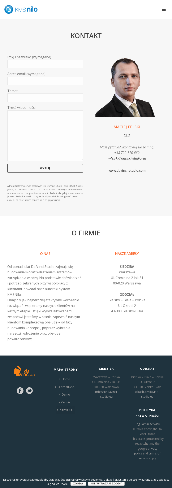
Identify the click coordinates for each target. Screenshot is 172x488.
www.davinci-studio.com (127, 170)
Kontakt (66, 410)
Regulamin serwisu (147, 424)
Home (66, 379)
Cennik (65, 402)
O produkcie (66, 387)
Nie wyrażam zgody (106, 483)
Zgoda (78, 483)
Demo (65, 394)
